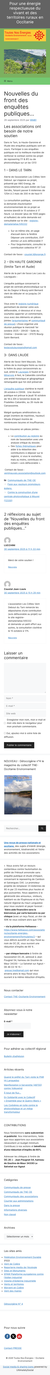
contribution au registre (26, 436)
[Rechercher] (42, 828)
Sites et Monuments (14, 1270)
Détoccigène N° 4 (13, 1304)
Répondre (12, 567)
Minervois (9, 375)
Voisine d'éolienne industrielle (20, 1281)
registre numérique (28, 303)
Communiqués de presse (17, 1187)
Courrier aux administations (18, 1201)
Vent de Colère (12, 1264)
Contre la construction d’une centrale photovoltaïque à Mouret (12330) (21, 496)
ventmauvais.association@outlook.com (25, 473)
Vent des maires (12, 1291)
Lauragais (23, 372)
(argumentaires (20, 320)
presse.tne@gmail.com (17, 970)
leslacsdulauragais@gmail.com (20, 347)
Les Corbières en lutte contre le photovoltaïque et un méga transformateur (21, 1108)
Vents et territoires (14, 1284)
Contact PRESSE (13, 1348)
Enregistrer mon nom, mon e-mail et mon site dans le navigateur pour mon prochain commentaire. (26, 723)
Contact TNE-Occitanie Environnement (24, 996)
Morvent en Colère (14, 1287)
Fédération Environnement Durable (22, 1257)
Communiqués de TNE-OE (22, 480)
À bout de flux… (12, 1093)
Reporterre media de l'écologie (20, 1267)
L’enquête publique (14, 388)
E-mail (8, 1021)
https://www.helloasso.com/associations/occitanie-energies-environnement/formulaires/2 (24, 933)
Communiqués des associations (21, 1196)
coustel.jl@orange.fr (35, 254)
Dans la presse (12, 1205)
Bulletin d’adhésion (14, 1056)
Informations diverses (15, 1210)
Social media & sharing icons (18, 1366)
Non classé (10, 1214)
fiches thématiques (26, 446)
